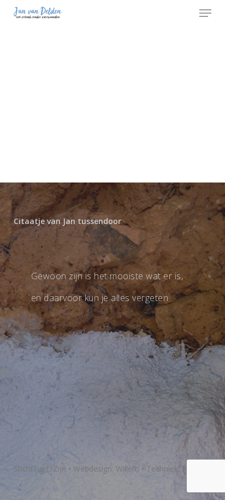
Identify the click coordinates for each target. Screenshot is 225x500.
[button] (205, 13)
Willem (127, 468)
